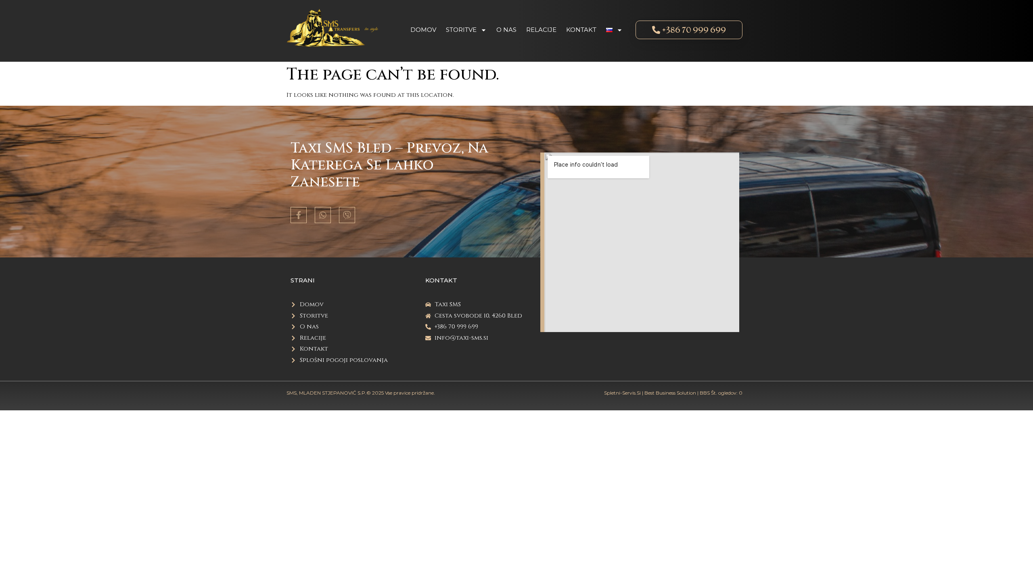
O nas (506, 29)
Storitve (461, 29)
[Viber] (347, 215)
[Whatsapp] (323, 215)
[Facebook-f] (299, 215)
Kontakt (581, 29)
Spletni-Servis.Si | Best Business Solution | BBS (657, 393)
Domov (423, 29)
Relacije (541, 29)
